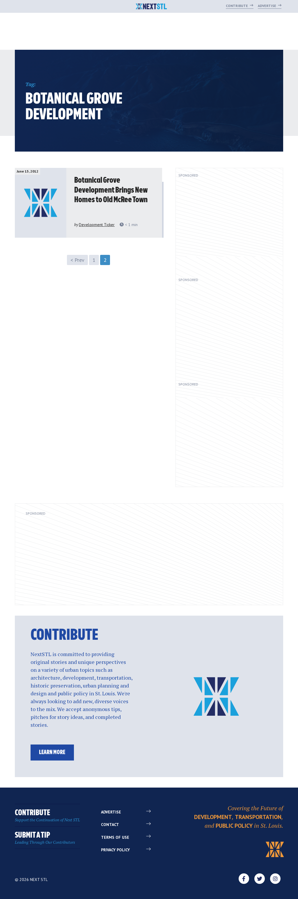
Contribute (237, 5)
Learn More (52, 752)
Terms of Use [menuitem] (115, 837)
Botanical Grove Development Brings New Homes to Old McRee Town (111, 190)
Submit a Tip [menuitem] (45, 838)
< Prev (77, 260)
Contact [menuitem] (110, 824)
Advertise (267, 5)
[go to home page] (151, 6)
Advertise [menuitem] (111, 812)
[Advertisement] (225, 225)
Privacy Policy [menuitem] (115, 849)
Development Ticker (97, 224)
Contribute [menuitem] (47, 815)
